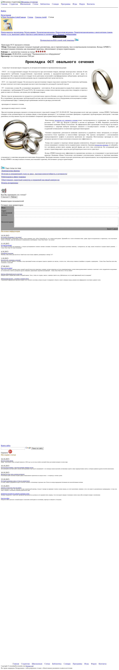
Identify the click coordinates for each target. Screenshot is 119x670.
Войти (3, 11)
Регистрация (6, 15)
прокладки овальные (101, 145)
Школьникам (25, 4)
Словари (55, 4)
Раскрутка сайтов (5, 498)
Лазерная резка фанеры (10, 171)
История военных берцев (7, 460)
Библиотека (45, 4)
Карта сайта (5, 446)
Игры (75, 4)
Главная (4, 4)
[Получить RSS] (3, 168)
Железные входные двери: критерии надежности (12, 474)
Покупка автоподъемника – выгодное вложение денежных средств (17, 467)
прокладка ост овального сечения (66, 120)
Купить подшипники (9, 183)
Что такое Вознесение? (6, 245)
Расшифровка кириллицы (7, 253)
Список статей (41, 17)
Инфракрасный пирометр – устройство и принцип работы (15, 278)
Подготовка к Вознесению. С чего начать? (11, 237)
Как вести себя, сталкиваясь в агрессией (10, 260)
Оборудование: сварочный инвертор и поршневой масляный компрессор (30, 180)
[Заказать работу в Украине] (7, 30)
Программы (65, 4)
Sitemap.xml (29, 666)
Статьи (35, 4)
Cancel (115, 229)
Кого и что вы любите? (6, 268)
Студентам (13, 4)
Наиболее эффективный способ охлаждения (11, 274)
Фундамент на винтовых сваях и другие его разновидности (15, 481)
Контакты (91, 4)
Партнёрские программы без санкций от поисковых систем (15, 493)
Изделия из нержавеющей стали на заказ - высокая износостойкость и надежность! (34, 174)
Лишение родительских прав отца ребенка (11, 487)
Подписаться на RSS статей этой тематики (57, 40)
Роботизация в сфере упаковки (13, 177)
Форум (82, 4)
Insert (109, 229)
